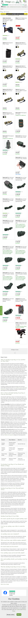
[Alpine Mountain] (5, 23)
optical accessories (20, 512)
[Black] (16, 47)
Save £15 (18, 329)
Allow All (19, 614)
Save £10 (18, 25)
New (4, 25)
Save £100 (18, 305)
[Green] (18, 47)
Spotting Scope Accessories (15, 6)
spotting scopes (19, 387)
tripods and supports (9, 435)
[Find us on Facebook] (5, 594)
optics (14, 485)
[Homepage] (12, 1)
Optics (8, 6)
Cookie (18, 609)
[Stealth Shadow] (3, 23)
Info (25, 11)
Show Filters (1, 310)
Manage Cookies (10, 614)
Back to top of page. (5, 584)
